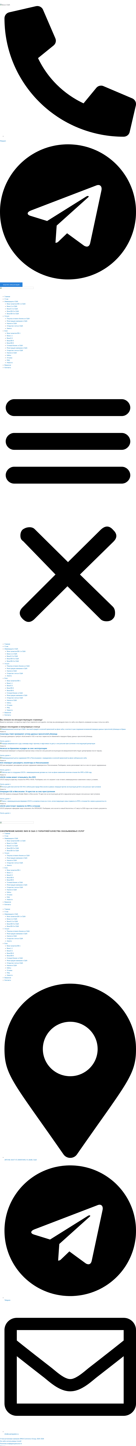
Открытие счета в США (15, 326)
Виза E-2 (10, 338)
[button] (68, 507)
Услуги (6, 316)
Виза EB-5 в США (13, 311)
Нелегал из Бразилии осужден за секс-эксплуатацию (23, 748)
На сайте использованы (8, 1441)
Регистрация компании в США (17, 321)
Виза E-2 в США (12, 309)
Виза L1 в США (12, 306)
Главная (7, 296)
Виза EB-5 (10, 343)
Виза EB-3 (10, 340)
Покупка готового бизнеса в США (18, 318)
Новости (10, 362)
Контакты (7, 367)
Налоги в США (12, 323)
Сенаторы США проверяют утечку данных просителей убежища (28, 734)
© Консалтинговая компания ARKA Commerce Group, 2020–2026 (22, 1439)
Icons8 (19, 1441)
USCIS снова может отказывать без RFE (18, 777)
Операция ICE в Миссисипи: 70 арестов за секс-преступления (27, 792)
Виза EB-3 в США (13, 313)
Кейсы (9, 355)
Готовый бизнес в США (15, 345)
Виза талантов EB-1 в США (16, 304)
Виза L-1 (10, 336)
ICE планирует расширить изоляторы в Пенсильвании (24, 763)
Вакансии (7, 365)
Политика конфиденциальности (11, 1443)
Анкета (9, 328)
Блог (6, 331)
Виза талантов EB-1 (13, 333)
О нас (6, 299)
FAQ (8, 360)
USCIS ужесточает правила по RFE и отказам (20, 806)
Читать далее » (5, 741)
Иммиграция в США (11, 301)
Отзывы (9, 358)
